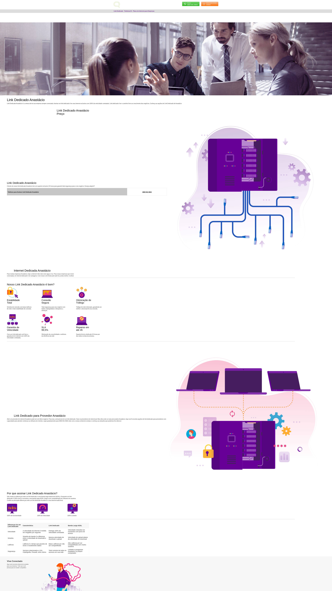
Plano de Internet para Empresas (143, 11)
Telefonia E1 (128, 11)
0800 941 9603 (147, 192)
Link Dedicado (118, 11)
